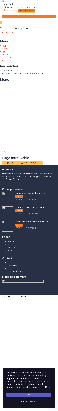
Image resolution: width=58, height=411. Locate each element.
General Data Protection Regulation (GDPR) (29, 387)
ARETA (23, 296)
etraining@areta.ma (17, 271)
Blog (2, 51)
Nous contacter (7, 57)
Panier (3, 60)
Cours (3, 32)
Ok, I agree (28, 395)
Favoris (10, 32)
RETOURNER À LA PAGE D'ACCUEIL (22, 163)
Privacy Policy (29, 401)
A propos (4, 54)
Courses (4, 48)
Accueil (3, 46)
